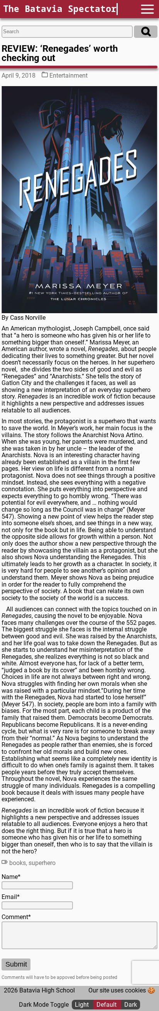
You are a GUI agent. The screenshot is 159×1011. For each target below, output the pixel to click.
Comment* (16, 917)
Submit (16, 964)
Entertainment (68, 75)
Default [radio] (107, 1004)
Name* (11, 877)
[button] (147, 9)
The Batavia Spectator (60, 9)
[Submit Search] (145, 31)
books (17, 863)
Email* (11, 897)
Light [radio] (82, 1004)
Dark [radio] (130, 1004)
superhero (42, 863)
